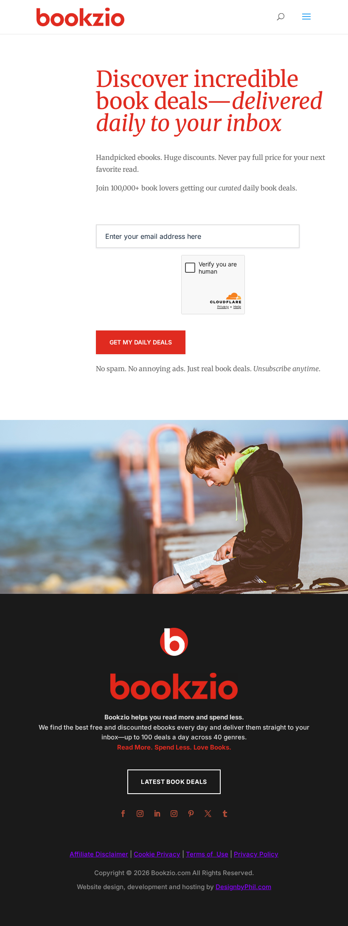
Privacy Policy (256, 854)
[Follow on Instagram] (140, 813)
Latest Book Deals (174, 781)
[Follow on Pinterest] (191, 813)
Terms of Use (207, 854)
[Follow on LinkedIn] (157, 813)
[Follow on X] (208, 813)
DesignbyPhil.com (243, 887)
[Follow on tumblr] (225, 813)
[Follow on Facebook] (123, 813)
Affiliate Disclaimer (99, 854)
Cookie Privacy (157, 854)
